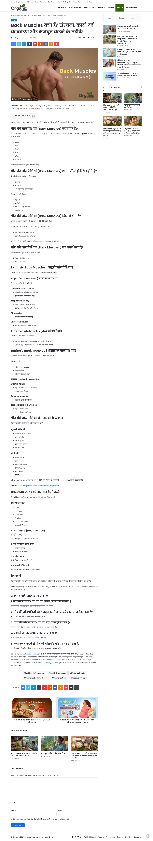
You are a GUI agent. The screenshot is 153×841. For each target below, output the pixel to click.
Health (120, 7)
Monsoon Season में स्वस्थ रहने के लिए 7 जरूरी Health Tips (24, 754)
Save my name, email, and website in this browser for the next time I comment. (41, 819)
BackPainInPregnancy (34, 673)
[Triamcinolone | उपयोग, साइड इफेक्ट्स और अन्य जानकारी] (109, 76)
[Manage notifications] (148, 836)
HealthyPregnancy (58, 673)
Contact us (88, 2)
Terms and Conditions (47, 2)
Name (13, 802)
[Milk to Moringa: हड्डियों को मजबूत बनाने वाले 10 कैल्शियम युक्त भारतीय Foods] (84, 743)
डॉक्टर (47, 627)
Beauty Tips (89, 7)
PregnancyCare (59, 678)
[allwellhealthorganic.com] (19, 7)
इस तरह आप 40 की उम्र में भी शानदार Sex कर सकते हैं (127, 27)
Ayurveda (62, 7)
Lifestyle (101, 7)
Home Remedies (75, 7)
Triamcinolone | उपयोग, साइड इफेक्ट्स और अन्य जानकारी (128, 74)
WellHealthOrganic (64, 2)
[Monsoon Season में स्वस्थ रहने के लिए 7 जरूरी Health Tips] (24, 743)
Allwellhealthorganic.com (30, 654)
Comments (134, 18)
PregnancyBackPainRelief (36, 678)
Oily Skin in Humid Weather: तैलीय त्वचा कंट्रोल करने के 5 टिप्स (132, 130)
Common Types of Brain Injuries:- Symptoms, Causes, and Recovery (129, 51)
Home (14, 15)
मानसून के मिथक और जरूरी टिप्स (53, 753)
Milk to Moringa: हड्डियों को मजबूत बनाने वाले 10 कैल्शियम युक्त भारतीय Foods (84, 755)
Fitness (111, 7)
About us (35, 2)
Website (59, 810)
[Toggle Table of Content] (33, 116)
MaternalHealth (78, 673)
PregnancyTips (78, 678)
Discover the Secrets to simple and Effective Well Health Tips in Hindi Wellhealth (127, 40)
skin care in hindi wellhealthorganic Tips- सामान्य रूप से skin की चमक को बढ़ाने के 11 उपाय (129, 63)
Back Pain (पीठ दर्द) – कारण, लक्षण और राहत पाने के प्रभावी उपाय (38, 486)
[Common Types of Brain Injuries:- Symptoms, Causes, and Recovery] (109, 52)
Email (13, 810)
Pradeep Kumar (18, 38)
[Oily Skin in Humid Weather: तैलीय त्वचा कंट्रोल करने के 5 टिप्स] (133, 121)
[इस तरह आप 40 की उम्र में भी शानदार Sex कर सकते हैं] (109, 29)
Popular (110, 18)
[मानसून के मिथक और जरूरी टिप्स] (54, 743)
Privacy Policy (77, 2)
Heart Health (131, 7)
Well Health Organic (47, 837)
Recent (121, 18)
